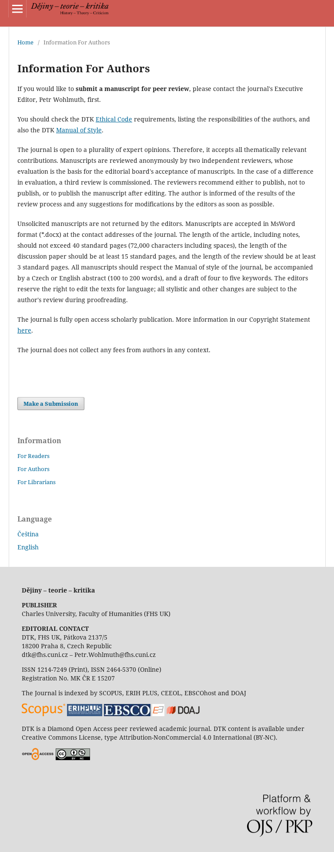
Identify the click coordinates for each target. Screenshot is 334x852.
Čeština (28, 534)
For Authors (33, 469)
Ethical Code (114, 119)
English (28, 547)
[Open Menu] (17, 8)
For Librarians (36, 482)
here (24, 330)
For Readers (33, 456)
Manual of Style (79, 130)
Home (25, 42)
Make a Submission (50, 403)
